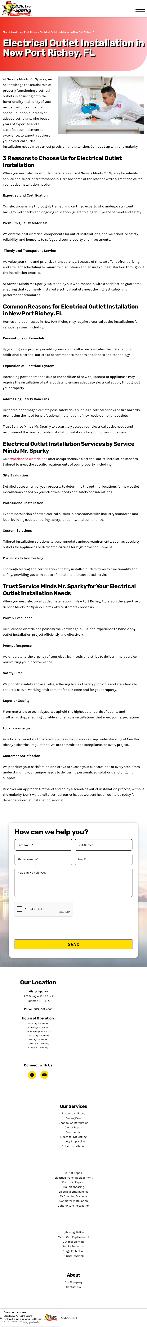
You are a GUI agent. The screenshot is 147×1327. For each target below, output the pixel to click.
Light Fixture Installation (73, 1205)
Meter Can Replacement (73, 1237)
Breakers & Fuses (73, 1113)
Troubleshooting (73, 1187)
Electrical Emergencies (73, 1191)
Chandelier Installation (73, 1123)
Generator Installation (73, 1201)
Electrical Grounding (73, 1137)
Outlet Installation (74, 1146)
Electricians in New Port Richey (20, 32)
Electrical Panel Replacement (74, 1177)
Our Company (73, 1282)
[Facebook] (32, 1075)
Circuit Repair (73, 1127)
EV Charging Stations (73, 1196)
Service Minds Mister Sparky (18, 8)
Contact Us (73, 1287)
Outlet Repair (73, 1173)
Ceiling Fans (74, 1118)
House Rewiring (74, 1255)
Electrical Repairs (73, 1182)
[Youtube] (44, 1075)
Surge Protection (73, 1251)
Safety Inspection (73, 1141)
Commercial (73, 1132)
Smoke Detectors (73, 1246)
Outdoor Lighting (73, 1241)
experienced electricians (28, 459)
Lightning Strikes (73, 1232)
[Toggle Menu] (140, 9)
